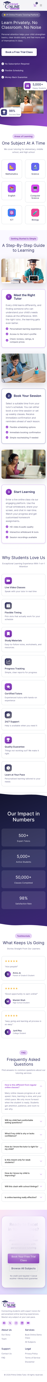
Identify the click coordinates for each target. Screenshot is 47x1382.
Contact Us (7, 1353)
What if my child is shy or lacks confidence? (19, 1134)
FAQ (3, 1358)
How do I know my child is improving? (17, 1174)
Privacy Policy (31, 1353)
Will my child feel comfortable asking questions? (19, 1121)
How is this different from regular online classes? (20, 1086)
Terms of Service (32, 1358)
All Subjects (30, 1342)
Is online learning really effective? (21, 1197)
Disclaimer (30, 1362)
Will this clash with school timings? (21, 1186)
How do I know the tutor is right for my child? (21, 1147)
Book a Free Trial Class (19, 52)
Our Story (6, 1335)
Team (4, 1339)
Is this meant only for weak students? (17, 1161)
